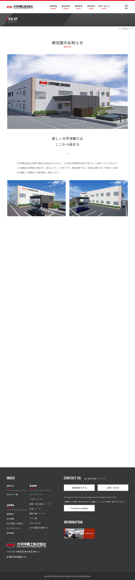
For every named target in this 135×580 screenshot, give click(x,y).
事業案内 (10, 514)
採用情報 (78, 7)
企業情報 (53, 7)
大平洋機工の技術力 (15, 523)
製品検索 (66, 7)
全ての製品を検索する (39, 527)
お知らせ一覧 (12, 494)
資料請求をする (79, 487)
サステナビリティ (14, 528)
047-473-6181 (15, 557)
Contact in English (79, 508)
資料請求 (91, 7)
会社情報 (10, 518)
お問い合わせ (104, 7)
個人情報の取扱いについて (95, 478)
